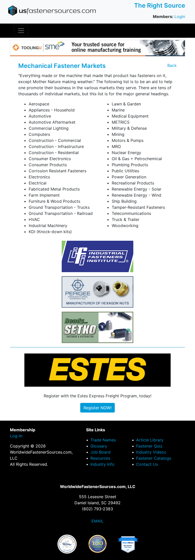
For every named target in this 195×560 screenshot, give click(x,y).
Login (179, 16)
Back (172, 65)
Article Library (150, 439)
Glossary (98, 446)
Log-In (16, 435)
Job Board (100, 452)
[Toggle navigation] (21, 31)
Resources (100, 458)
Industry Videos (151, 452)
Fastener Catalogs (153, 458)
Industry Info (102, 464)
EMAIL (97, 521)
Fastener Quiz (149, 446)
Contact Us (147, 464)
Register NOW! (97, 407)
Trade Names (103, 439)
